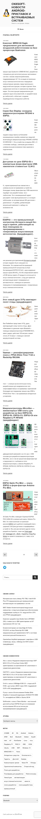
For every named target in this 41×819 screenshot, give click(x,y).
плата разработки (10, 785)
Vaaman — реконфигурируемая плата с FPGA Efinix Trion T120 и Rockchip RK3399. (19, 355)
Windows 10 (26, 748)
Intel (5, 740)
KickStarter (17, 740)
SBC (24, 744)
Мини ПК (25, 763)
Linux (25, 740)
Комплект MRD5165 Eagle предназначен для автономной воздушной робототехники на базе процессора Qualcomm (20, 47)
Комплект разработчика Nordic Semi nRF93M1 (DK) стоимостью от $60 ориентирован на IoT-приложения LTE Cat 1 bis (19, 621)
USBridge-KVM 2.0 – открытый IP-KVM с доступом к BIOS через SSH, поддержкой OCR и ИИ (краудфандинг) (19, 685)
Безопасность (26, 755)
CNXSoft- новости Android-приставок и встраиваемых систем (23, 12)
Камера (23, 759)
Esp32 (33, 737)
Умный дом (8, 777)
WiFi (18, 748)
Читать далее (7, 103)
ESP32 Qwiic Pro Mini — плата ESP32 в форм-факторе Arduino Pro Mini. (18, 485)
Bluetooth (18, 737)
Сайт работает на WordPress (12, 814)
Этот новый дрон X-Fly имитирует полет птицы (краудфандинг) (19, 300)
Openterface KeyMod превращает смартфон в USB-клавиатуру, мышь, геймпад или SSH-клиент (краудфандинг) (20, 641)
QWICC (11, 524)
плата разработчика (26, 785)
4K (13, 733)
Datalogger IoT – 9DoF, (13, 534)
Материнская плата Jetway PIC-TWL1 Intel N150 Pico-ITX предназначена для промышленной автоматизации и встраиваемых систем (19, 600)
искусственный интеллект (13, 781)
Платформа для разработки (13, 774)
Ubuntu (6, 748)
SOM (30, 744)
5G (17, 733)
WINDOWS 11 (9, 752)
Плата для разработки (12, 770)
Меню (22, 29)
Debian (26, 737)
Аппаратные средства (11, 755)
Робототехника (31, 774)
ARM (5, 737)
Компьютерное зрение (11, 763)
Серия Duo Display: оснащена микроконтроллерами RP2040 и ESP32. (18, 113)
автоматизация (19, 777)
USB (12, 748)
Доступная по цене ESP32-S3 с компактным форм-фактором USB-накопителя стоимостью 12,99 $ (20, 164)
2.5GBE (6, 733)
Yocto (18, 752)
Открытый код (29, 766)
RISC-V (17, 744)
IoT (10, 740)
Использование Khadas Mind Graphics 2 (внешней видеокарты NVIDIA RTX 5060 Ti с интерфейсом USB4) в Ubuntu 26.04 (20, 694)
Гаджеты (7, 759)
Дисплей (16, 759)
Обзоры (33, 763)
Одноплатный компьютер (12, 766)
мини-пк (27, 781)
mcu (31, 740)
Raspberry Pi (8, 744)
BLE (11, 737)
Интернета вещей (30, 260)
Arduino (30, 733)
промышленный (9, 789)
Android (23, 733)
